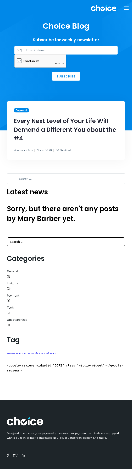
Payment (13, 295)
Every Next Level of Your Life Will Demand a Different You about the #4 (65, 129)
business (11, 353)
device (27, 353)
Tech (10, 307)
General (12, 271)
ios (42, 353)
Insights (12, 283)
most (46, 353)
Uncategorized (17, 319)
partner (53, 353)
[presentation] (40, 61)
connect (19, 353)
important (35, 353)
